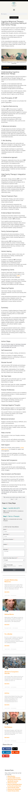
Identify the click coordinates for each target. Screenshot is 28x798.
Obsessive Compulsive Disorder (11, 672)
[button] (14, 10)
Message (5, 549)
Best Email (6, 534)
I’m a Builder (8, 634)
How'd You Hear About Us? (10, 558)
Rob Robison (8, 727)
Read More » (7, 592)
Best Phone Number (8, 539)
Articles (7, 693)
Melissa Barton (9, 614)
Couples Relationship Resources (11, 580)
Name (4, 529)
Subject (5, 544)
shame (18, 275)
